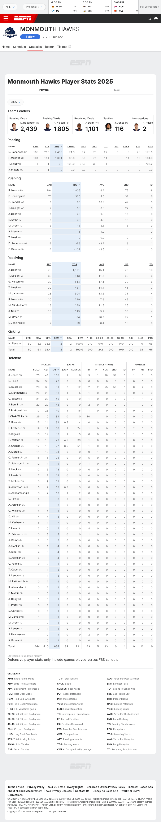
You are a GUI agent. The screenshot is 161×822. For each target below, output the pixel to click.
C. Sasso (13, 398)
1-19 (89, 338)
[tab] (44, 90)
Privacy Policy (35, 787)
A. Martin (13, 231)
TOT (53, 369)
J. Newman (15, 634)
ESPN (22, 18)
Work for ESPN (130, 791)
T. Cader (13, 569)
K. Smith (13, 219)
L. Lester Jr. (15, 428)
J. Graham (14, 445)
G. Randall (14, 202)
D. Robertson (15, 151)
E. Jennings (15, 196)
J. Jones (13, 375)
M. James (14, 293)
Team (117, 90)
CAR (49, 184)
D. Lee (12, 380)
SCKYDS (76, 369)
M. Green (13, 225)
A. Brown (13, 640)
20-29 (99, 338)
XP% (48, 338)
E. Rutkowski (15, 410)
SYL (138, 146)
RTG (150, 146)
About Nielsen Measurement (25, 791)
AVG (83, 146)
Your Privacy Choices (59, 791)
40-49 (120, 338)
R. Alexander (15, 587)
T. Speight (14, 207)
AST (46, 369)
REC (49, 264)
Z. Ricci (12, 551)
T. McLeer (14, 481)
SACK (126, 146)
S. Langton (14, 575)
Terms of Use (16, 787)
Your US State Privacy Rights (65, 787)
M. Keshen (14, 522)
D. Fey (12, 498)
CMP (35, 146)
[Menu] (5, 18)
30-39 (109, 338)
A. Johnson (14, 504)
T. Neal (12, 163)
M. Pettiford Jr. (17, 581)
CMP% (71, 146)
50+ (131, 338)
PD (88, 369)
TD (105, 146)
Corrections (15, 795)
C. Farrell (13, 563)
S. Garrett (13, 610)
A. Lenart (13, 628)
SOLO (36, 369)
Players (44, 89)
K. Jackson (14, 557)
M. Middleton (16, 305)
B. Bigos (13, 434)
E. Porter (13, 604)
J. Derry (13, 213)
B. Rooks (13, 422)
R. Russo (13, 386)
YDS (57, 146)
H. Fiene (13, 343)
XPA (38, 338)
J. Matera (13, 169)
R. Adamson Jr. (17, 487)
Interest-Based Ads (141, 787)
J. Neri (12, 311)
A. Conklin (14, 546)
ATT (47, 146)
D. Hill (11, 516)
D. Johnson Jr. (16, 463)
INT (116, 146)
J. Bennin (13, 404)
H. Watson (14, 439)
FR (142, 369)
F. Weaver (14, 157)
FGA (69, 338)
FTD (150, 369)
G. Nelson (14, 281)
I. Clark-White (16, 416)
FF (133, 369)
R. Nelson (13, 190)
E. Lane (12, 528)
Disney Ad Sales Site (105, 791)
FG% (80, 338)
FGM (56, 338)
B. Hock (13, 469)
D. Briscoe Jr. (16, 534)
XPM (28, 338)
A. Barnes (13, 540)
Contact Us (82, 791)
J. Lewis (13, 475)
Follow (30, 36)
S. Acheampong (17, 492)
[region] (90, 158)
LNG (94, 146)
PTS (150, 338)
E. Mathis (13, 593)
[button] (149, 18)
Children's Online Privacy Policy (106, 787)
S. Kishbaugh (16, 392)
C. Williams (14, 510)
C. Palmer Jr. (15, 457)
